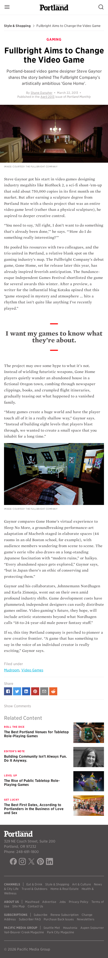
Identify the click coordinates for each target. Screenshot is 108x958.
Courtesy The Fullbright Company (35, 166)
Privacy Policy (78, 902)
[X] (31, 862)
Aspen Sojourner (92, 928)
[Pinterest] (40, 862)
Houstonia (70, 928)
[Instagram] (22, 862)
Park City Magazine (60, 932)
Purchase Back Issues (59, 919)
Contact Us (35, 906)
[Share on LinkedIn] (26, 691)
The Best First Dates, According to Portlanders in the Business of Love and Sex (34, 809)
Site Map (18, 906)
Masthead (32, 902)
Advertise (49, 902)
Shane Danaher (41, 93)
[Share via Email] (44, 691)
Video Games (32, 670)
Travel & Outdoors (34, 889)
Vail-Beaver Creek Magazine (24, 932)
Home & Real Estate (64, 889)
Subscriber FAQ (30, 919)
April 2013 (47, 97)
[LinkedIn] (49, 862)
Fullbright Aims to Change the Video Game (68, 26)
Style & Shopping (17, 26)
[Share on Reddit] (53, 691)
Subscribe (40, 915)
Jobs (62, 902)
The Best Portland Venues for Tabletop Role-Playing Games (36, 734)
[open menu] (7, 7)
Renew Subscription (64, 915)
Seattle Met (51, 928)
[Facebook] (13, 862)
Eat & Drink (34, 884)
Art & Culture (81, 884)
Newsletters (85, 919)
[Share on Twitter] (17, 691)
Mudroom (11, 670)
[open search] (101, 7)
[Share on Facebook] (8, 691)
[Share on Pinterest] (35, 691)
